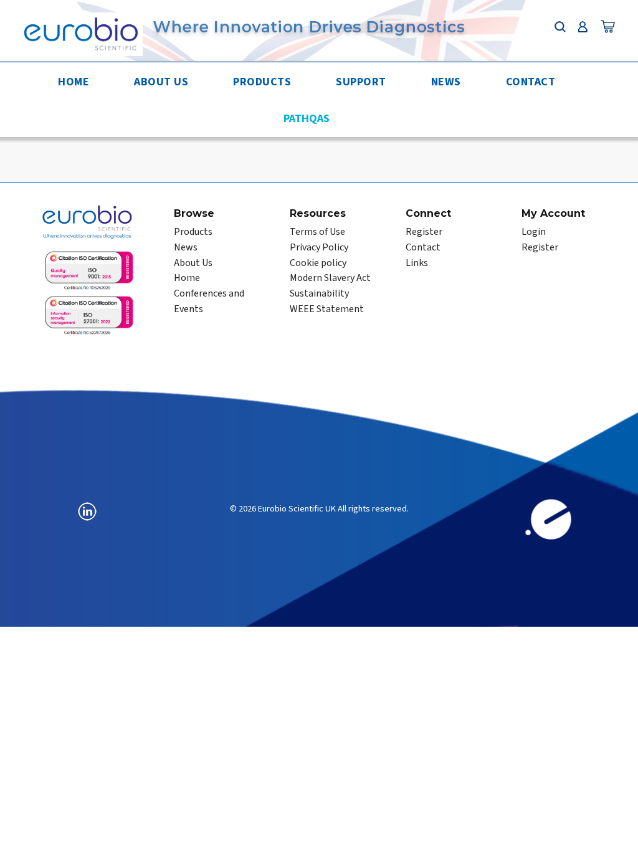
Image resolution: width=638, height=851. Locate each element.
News (446, 82)
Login (533, 232)
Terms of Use (317, 232)
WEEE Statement (327, 309)
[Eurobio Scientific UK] (80, 33)
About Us (161, 82)
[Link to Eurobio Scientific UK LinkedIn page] (87, 511)
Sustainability (319, 293)
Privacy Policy (319, 247)
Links (417, 263)
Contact (531, 82)
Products (262, 82)
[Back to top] (616, 829)
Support (361, 82)
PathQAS (306, 118)
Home (73, 82)
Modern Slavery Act (330, 278)
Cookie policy (318, 263)
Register (424, 232)
